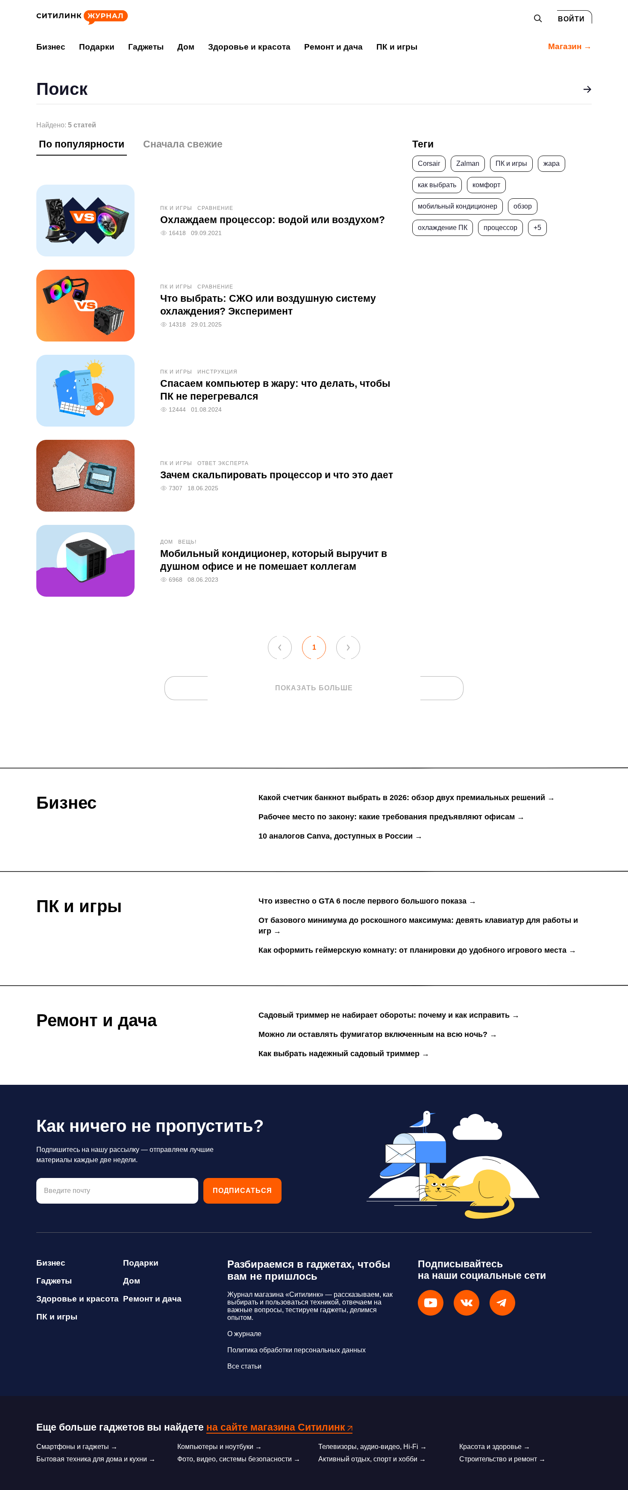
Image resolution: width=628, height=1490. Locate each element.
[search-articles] (587, 89)
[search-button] (538, 18)
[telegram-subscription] (502, 1303)
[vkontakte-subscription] (466, 1303)
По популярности (81, 144)
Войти (571, 19)
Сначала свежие (183, 144)
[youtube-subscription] (430, 1303)
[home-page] (82, 22)
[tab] (81, 147)
